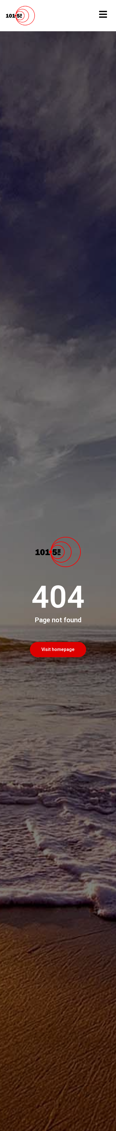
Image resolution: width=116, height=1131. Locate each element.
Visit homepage (58, 649)
